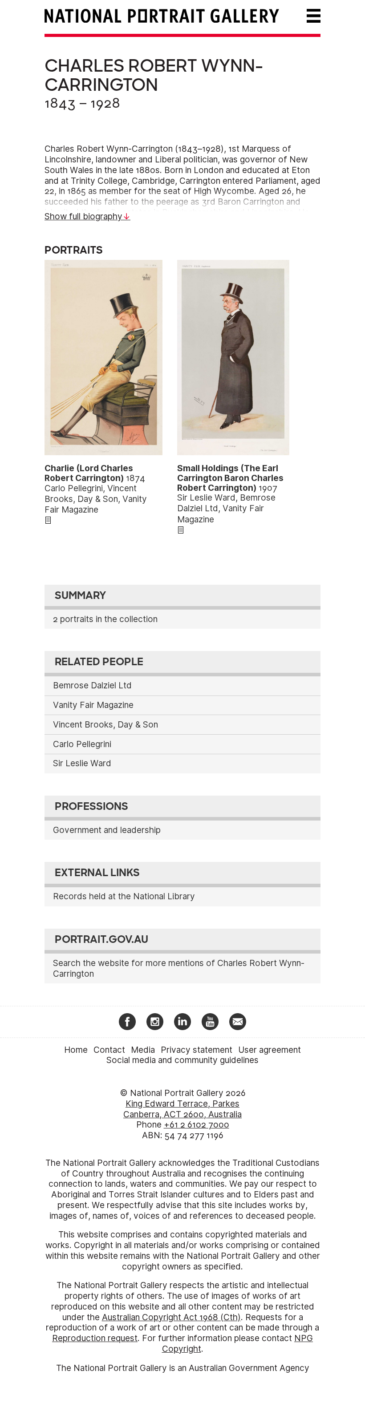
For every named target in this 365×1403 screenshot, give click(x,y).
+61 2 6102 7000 (196, 1125)
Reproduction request (95, 1338)
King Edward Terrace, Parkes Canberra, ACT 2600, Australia (182, 1109)
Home (76, 1050)
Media (143, 1050)
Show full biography (83, 216)
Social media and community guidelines (182, 1060)
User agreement (269, 1050)
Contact (109, 1050)
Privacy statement (196, 1050)
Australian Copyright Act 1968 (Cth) (171, 1317)
